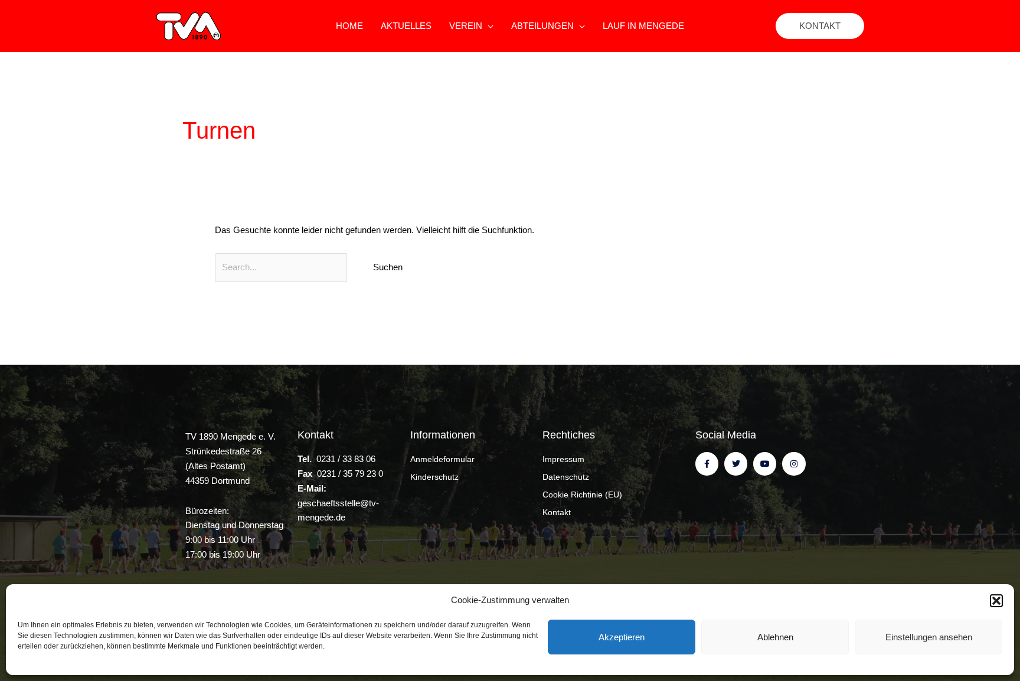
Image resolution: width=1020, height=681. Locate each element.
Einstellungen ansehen (928, 637)
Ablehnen (775, 637)
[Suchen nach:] (282, 267)
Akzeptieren (622, 637)
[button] (996, 601)
